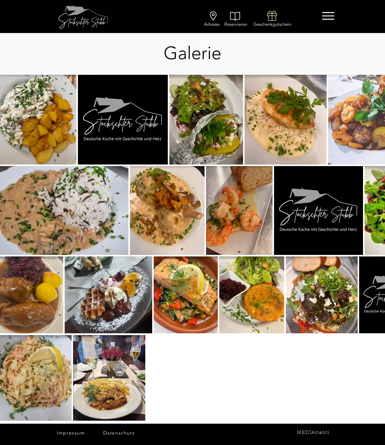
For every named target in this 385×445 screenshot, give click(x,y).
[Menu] (328, 16)
